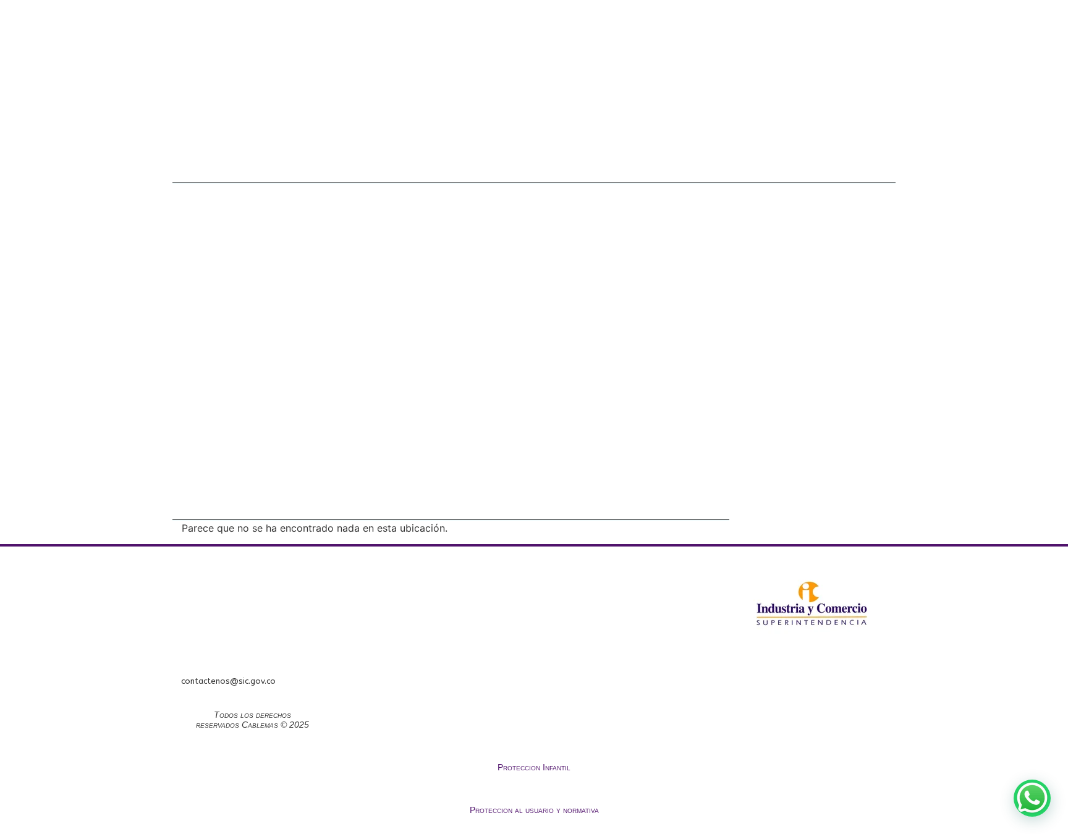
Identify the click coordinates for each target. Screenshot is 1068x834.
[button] (1032, 798)
